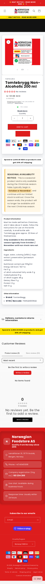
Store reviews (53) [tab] (33, 353)
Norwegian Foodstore (21, 565)
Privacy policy (32, 568)
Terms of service (11, 572)
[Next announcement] (40, 3)
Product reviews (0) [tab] (12, 353)
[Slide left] (17, 69)
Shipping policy (25, 572)
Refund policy (20, 568)
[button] (4, 11)
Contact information (23, 576)
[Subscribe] (37, 520)
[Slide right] (27, 69)
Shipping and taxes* (14, 102)
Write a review (22, 372)
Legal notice (37, 572)
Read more (19, 103)
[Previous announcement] (4, 3)
